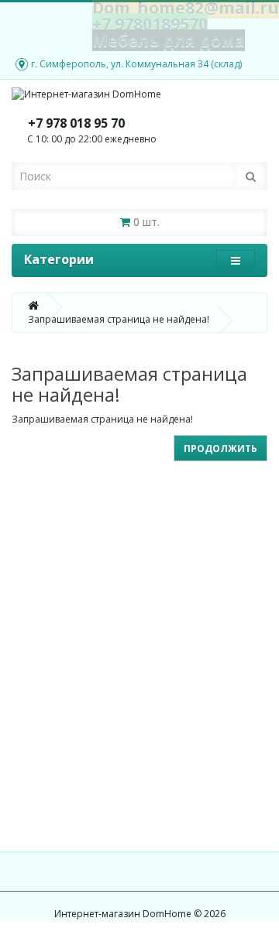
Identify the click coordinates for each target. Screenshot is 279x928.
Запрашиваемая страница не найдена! (118, 319)
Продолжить (220, 448)
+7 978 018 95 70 (76, 123)
